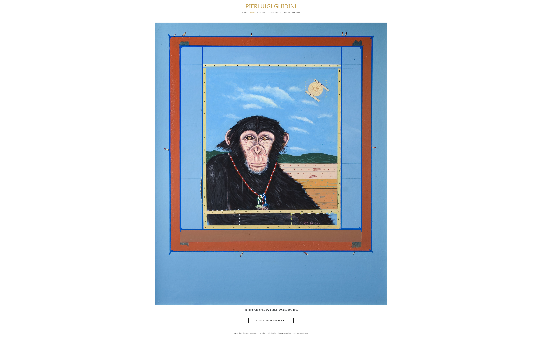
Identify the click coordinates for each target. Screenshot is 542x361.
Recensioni (285, 12)
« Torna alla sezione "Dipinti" (271, 320)
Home (244, 12)
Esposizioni (272, 12)
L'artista (261, 12)
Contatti (296, 12)
